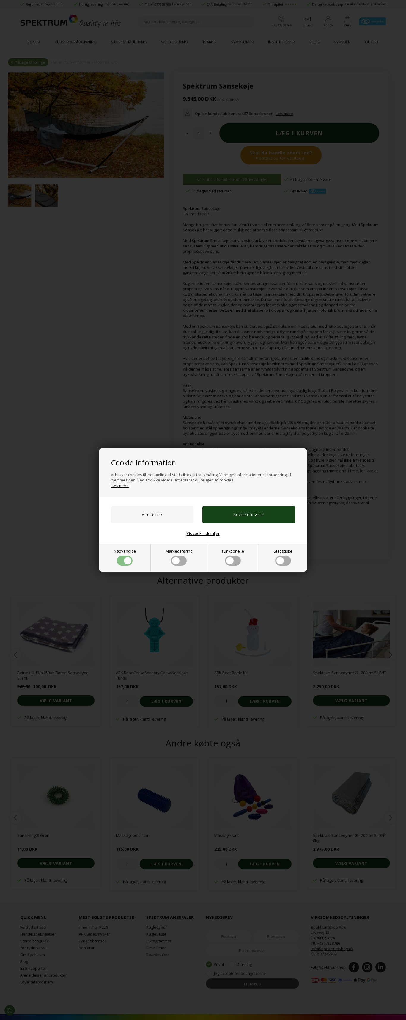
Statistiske (283, 551)
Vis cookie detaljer (203, 533)
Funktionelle (233, 551)
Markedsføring (179, 551)
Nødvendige (125, 551)
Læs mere (120, 485)
